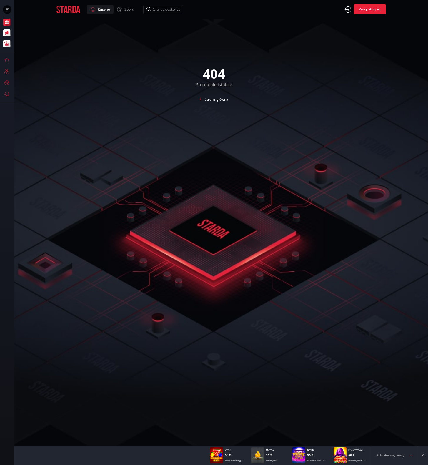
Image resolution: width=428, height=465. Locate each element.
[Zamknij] (422, 455)
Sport (129, 9)
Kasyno (104, 9)
